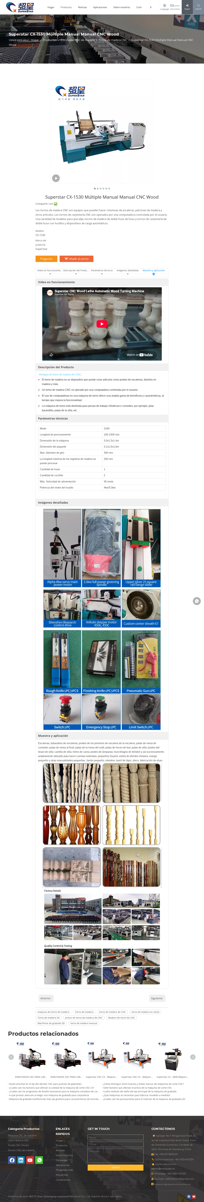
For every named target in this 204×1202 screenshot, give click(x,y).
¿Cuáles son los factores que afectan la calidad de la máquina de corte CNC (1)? (51, 1087)
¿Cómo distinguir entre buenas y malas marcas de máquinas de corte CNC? (143, 1083)
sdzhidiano (116, 1196)
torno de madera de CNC (112, 1011)
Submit (116, 1167)
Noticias (82, 7)
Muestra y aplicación (154, 270)
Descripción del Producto (76, 270)
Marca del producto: (41, 242)
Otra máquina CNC (18, 1140)
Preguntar (46, 259)
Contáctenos (63, 1179)
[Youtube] (30, 1160)
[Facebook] (12, 1160)
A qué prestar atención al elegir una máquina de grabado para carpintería (49, 1095)
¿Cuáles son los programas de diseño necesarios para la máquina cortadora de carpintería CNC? (55, 1091)
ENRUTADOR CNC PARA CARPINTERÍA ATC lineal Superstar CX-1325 (31, 1076)
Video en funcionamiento (50, 270)
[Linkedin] (21, 1160)
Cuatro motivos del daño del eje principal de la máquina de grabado (139, 1091)
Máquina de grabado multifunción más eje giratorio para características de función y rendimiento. (55, 1099)
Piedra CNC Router (18, 1145)
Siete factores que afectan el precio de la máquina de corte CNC (137, 1087)
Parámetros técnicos (102, 270)
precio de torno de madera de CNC (83, 1017)
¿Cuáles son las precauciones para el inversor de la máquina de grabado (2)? (144, 1099)
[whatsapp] (39, 1160)
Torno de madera (84, 1011)
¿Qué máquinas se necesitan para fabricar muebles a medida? (136, 1095)
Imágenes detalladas (128, 270)
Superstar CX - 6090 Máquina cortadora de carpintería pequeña (173, 1076)
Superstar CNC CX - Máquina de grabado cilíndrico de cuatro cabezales (102, 1076)
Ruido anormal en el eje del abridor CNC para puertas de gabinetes (45, 1083)
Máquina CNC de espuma (22, 1135)
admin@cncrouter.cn (163, 1168)
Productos (66, 7)
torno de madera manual (83, 1023)
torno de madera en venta (145, 1011)
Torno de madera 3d (48, 1017)
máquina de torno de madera (53, 1011)
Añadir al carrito (79, 259)
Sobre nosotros (121, 7)
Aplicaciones (100, 7)
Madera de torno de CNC (121, 1017)
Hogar (50, 7)
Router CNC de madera (21, 1150)
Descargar (61, 1160)
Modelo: (40, 230)
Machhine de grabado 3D (51, 1023)
